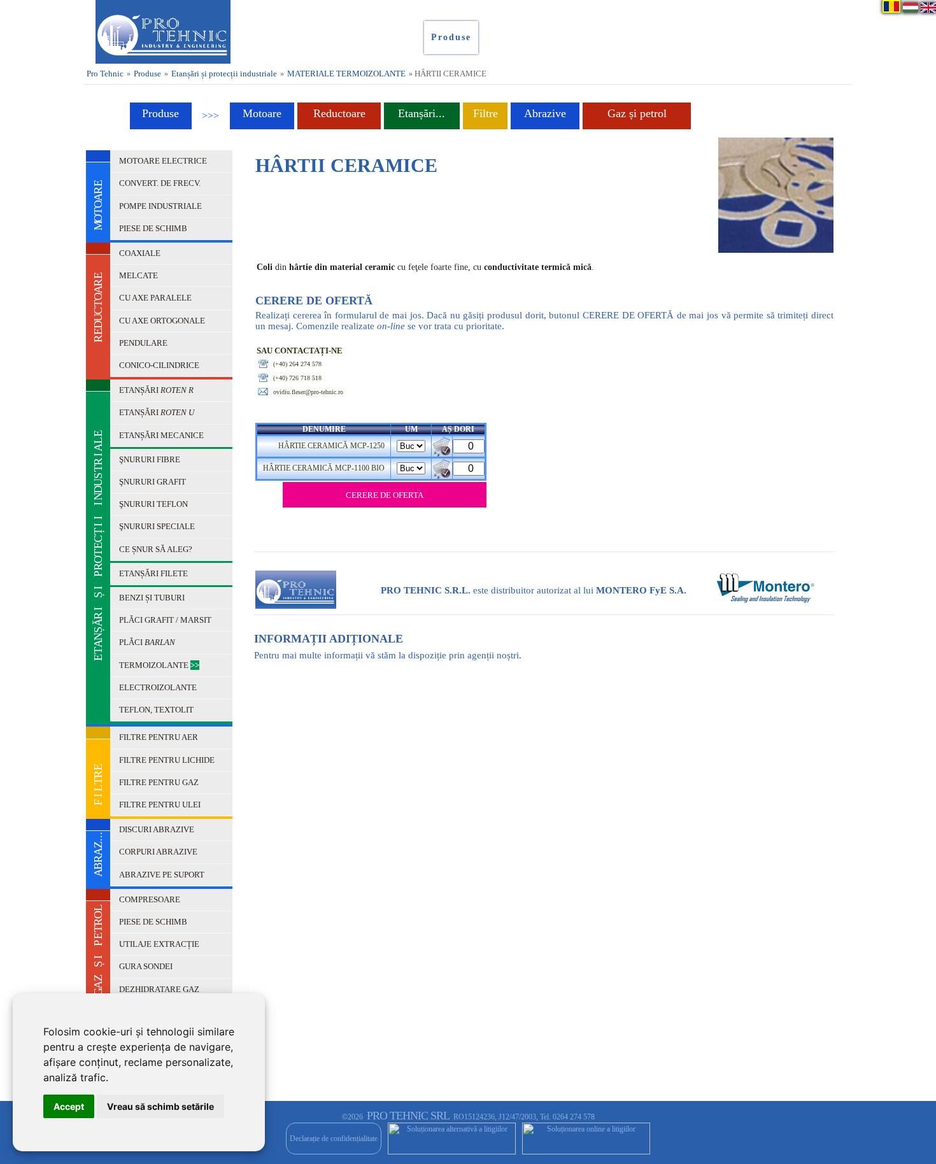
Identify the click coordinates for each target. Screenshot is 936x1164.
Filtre (485, 113)
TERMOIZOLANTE (159, 665)
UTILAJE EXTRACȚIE (160, 944)
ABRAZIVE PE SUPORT (162, 874)
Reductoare (339, 113)
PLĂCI (147, 642)
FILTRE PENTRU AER (159, 737)
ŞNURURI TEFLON (154, 504)
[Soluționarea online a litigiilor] (586, 1138)
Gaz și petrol (637, 113)
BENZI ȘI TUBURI (153, 597)
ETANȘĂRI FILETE (154, 573)
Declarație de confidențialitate (334, 1138)
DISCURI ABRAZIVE (157, 829)
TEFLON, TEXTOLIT (156, 709)
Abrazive (545, 113)
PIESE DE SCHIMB (154, 228)
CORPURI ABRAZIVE (159, 851)
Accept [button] (68, 1106)
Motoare (262, 113)
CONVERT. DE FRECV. (160, 183)
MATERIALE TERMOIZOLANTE (346, 73)
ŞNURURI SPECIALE (158, 526)
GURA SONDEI (146, 966)
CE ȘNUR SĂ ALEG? (156, 549)
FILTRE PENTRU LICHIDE (167, 760)
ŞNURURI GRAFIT (153, 481)
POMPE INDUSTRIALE (161, 206)
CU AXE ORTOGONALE (163, 320)
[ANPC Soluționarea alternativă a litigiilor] (452, 1138)
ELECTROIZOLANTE (159, 687)
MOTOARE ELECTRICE (164, 161)
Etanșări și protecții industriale (224, 73)
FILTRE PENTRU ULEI (160, 804)
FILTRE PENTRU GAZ (160, 782)
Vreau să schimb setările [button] (160, 1106)
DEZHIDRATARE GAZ (160, 989)
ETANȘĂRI (156, 390)
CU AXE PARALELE (156, 297)
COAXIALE (140, 253)
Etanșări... (421, 113)
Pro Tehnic (105, 73)
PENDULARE (144, 343)
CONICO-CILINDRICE (160, 365)
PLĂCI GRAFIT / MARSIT (166, 620)
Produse (147, 73)
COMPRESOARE (150, 899)
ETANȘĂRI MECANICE (162, 435)
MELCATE (139, 275)
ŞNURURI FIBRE (150, 459)
